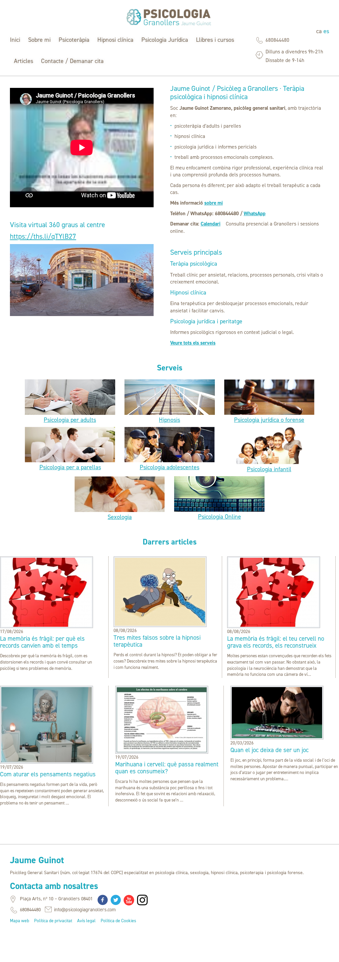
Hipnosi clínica (115, 40)
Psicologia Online (219, 517)
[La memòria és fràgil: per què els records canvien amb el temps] (46, 625)
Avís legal (86, 921)
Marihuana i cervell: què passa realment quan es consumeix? (166, 767)
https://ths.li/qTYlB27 (43, 236)
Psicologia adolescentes (169, 467)
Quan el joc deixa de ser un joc (269, 750)
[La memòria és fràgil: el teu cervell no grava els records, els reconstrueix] (273, 625)
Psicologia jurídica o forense (269, 420)
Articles (23, 61)
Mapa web (19, 921)
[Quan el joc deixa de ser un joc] (277, 737)
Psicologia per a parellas (70, 467)
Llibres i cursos (215, 40)
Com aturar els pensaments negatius (48, 774)
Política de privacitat (53, 921)
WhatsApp (255, 213)
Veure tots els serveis (193, 342)
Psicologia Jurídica (164, 40)
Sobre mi (39, 40)
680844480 (277, 39)
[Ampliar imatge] (82, 314)
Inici (15, 40)
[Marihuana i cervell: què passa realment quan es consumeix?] (162, 751)
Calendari (210, 223)
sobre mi (213, 202)
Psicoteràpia (74, 40)
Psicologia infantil (269, 469)
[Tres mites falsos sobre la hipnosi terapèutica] (160, 624)
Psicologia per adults (70, 420)
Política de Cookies (118, 921)
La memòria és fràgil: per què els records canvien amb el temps (42, 642)
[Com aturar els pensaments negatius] (46, 761)
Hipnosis (169, 420)
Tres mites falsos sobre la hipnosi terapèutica (157, 641)
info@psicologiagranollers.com (85, 909)
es (326, 31)
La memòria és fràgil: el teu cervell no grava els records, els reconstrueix (275, 642)
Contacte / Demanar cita (72, 61)
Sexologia (120, 517)
